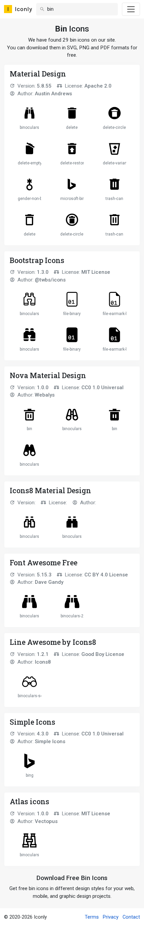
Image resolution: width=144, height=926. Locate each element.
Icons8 (43, 662)
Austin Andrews (53, 94)
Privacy (111, 917)
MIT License (95, 272)
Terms (92, 917)
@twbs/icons (50, 280)
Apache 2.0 (98, 86)
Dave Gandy (49, 582)
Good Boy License (102, 654)
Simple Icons (50, 741)
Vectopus (46, 821)
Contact (131, 917)
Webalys (45, 395)
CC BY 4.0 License (106, 575)
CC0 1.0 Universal (102, 387)
